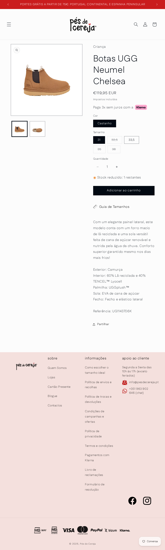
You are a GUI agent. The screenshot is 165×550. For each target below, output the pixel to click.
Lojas (51, 377)
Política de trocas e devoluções (98, 399)
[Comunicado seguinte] (157, 4)
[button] (8, 24)
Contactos (55, 405)
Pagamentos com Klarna (97, 457)
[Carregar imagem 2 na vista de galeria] (37, 129)
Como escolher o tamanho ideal (96, 370)
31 (99, 140)
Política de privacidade (93, 434)
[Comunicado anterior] (8, 4)
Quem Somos (57, 368)
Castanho (105, 123)
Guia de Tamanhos (114, 206)
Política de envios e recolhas (98, 385)
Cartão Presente (59, 387)
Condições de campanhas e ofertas (94, 416)
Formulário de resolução (94, 487)
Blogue (52, 396)
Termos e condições (99, 446)
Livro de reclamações (94, 472)
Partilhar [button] (103, 324)
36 (116, 150)
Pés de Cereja (88, 544)
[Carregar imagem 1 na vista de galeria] (19, 129)
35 (102, 150)
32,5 (116, 141)
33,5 (132, 140)
